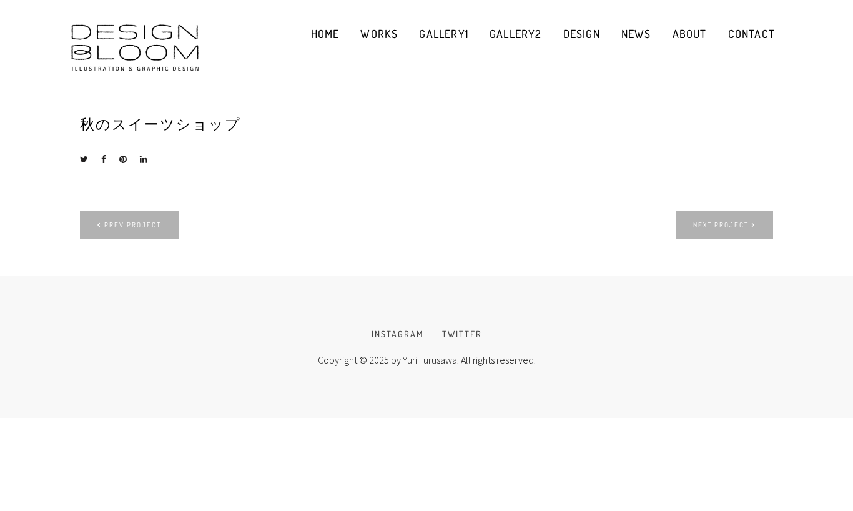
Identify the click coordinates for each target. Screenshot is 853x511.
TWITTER (462, 334)
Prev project (132, 225)
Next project (721, 225)
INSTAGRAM (397, 334)
